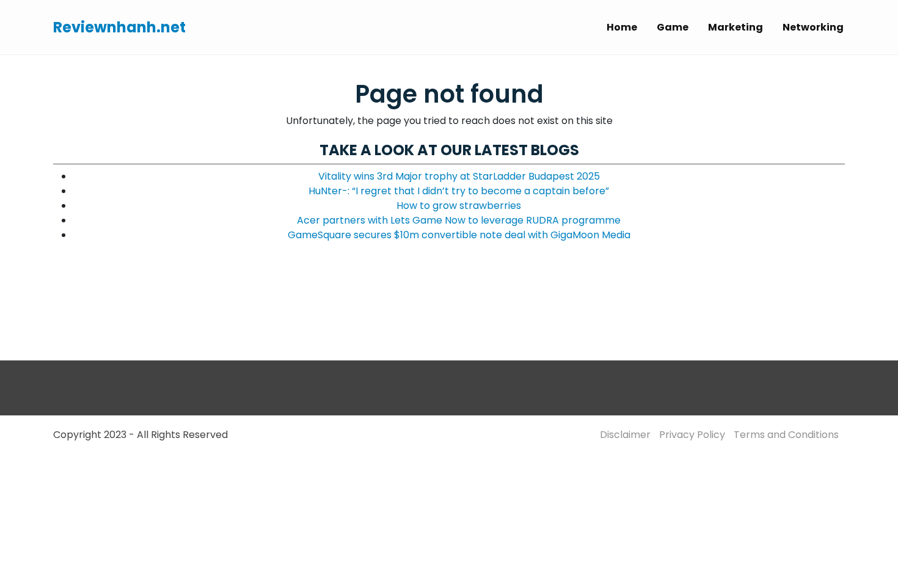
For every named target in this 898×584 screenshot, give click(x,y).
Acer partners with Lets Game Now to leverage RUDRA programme (459, 220)
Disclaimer (625, 435)
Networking (813, 27)
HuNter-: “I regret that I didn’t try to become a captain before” (458, 191)
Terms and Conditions (786, 435)
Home (622, 27)
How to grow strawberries (458, 206)
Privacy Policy (692, 435)
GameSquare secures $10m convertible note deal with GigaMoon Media (459, 235)
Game (672, 27)
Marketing (735, 27)
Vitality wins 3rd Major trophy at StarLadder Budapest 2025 (459, 176)
